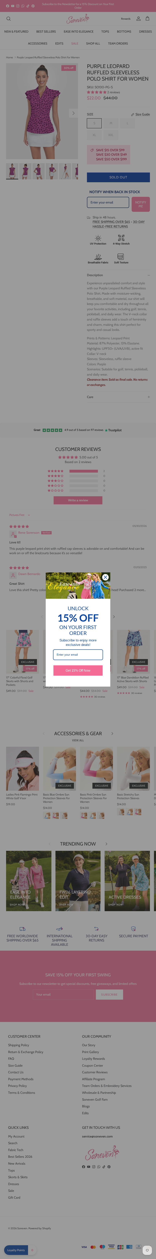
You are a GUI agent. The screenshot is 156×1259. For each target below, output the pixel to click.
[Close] (105, 577)
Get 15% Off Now (78, 670)
